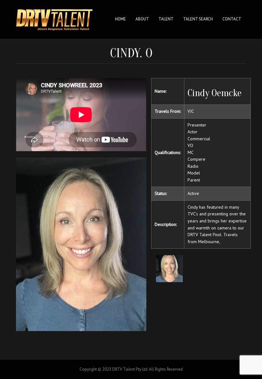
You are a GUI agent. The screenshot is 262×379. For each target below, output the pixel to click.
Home (120, 19)
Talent (165, 19)
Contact (231, 19)
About (142, 19)
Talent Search (198, 19)
